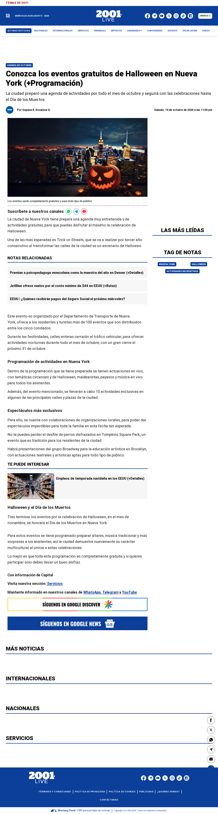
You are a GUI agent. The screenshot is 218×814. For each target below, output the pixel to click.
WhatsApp (92, 592)
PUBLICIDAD (146, 791)
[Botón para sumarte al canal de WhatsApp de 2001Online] (68, 211)
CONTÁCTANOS (109, 800)
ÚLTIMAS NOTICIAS (18, 30)
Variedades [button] (133, 30)
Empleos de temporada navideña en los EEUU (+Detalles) (100, 478)
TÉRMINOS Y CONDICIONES (54, 791)
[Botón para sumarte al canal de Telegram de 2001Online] (76, 211)
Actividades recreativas (182, 271)
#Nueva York (167, 264)
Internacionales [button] (62, 30)
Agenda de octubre (19, 65)
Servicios (54, 584)
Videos (206, 30)
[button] (211, 720)
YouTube (129, 592)
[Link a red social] (143, 778)
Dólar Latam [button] (190, 30)
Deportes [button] (116, 30)
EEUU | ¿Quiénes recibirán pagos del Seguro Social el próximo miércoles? (67, 299)
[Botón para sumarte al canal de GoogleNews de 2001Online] (77, 623)
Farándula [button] (100, 30)
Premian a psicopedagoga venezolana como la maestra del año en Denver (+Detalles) (76, 273)
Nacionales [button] (41, 30)
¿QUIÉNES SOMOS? (168, 791)
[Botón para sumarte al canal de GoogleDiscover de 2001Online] (77, 604)
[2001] (109, 16)
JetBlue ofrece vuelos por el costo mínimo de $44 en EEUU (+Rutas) (63, 286)
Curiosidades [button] (154, 30)
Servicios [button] (83, 30)
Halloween (199, 264)
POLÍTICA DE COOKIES (122, 791)
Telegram (110, 592)
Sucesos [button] (172, 30)
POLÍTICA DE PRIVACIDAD (90, 791)
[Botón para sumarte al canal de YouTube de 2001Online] (84, 211)
